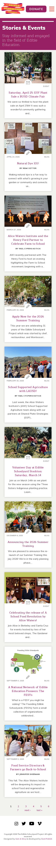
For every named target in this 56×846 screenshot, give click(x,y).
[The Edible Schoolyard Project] (12, 9)
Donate (36, 9)
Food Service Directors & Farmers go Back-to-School (28, 767)
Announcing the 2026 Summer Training (28, 544)
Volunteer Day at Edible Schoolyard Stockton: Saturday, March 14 (28, 471)
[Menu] (50, 9)
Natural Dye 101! (28, 163)
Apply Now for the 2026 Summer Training (28, 318)
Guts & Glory (20, 839)
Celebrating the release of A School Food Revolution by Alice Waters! (28, 616)
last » (39, 810)
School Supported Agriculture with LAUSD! (28, 389)
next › (27, 810)
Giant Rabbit (46, 839)
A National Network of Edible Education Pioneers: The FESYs (28, 691)
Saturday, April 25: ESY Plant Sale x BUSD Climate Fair (28, 94)
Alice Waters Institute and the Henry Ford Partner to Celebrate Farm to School (28, 240)
